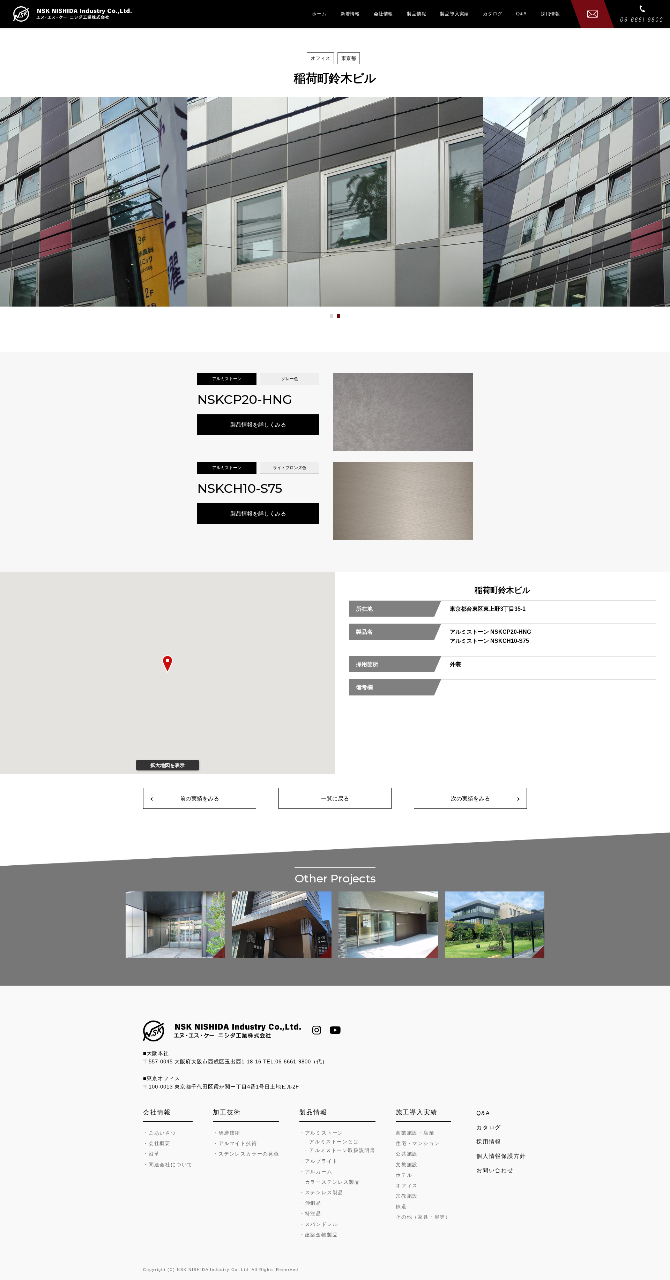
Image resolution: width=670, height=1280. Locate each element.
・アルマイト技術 (235, 1143)
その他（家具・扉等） (423, 1217)
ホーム (319, 13)
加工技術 (227, 1112)
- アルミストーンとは (332, 1141)
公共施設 (407, 1154)
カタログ (492, 13)
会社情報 (383, 13)
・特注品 (310, 1213)
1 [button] (335, 318)
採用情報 (550, 13)
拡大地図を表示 (167, 765)
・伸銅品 (310, 1203)
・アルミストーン (321, 1133)
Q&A (521, 13)
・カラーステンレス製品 (329, 1182)
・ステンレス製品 (321, 1192)
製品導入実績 (454, 13)
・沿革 (151, 1154)
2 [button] (342, 318)
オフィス (407, 1185)
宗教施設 (407, 1196)
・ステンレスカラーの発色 (246, 1154)
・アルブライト (318, 1161)
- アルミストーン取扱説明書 (340, 1150)
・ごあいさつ (159, 1133)
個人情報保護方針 (501, 1156)
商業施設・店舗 (415, 1133)
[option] (335, 202)
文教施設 (407, 1164)
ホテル (404, 1175)
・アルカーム (316, 1171)
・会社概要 (157, 1143)
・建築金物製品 (318, 1234)
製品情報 (416, 13)
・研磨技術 (226, 1133)
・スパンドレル (318, 1224)
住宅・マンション (418, 1143)
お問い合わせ (495, 1170)
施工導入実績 (417, 1112)
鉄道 (401, 1206)
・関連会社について (168, 1164)
